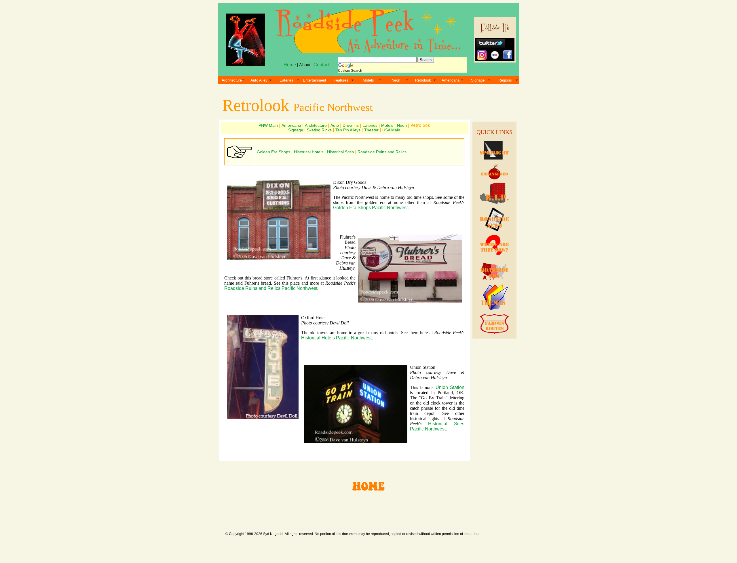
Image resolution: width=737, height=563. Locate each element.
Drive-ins (351, 125)
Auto (334, 125)
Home (290, 64)
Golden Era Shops (273, 152)
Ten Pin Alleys (347, 130)
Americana (450, 80)
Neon (396, 80)
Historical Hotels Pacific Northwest (336, 337)
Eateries (286, 80)
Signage (478, 80)
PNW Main (268, 125)
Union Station (450, 387)
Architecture (232, 80)
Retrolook (423, 80)
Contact (321, 64)
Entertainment (314, 80)
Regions (505, 80)
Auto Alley (258, 80)
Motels (368, 80)
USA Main (391, 130)
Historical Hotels (308, 152)
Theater (371, 130)
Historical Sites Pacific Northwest (437, 426)
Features (341, 80)
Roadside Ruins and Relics (382, 152)
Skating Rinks (319, 130)
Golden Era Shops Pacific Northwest (370, 207)
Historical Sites (340, 152)
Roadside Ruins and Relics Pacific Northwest (270, 288)
